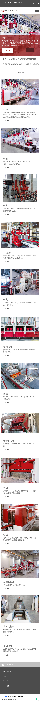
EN (33, 3)
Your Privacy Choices (15, 696)
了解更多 (7, 50)
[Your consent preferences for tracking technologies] (37, 699)
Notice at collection (9, 700)
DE (29, 3)
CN (38, 3)
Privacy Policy (6, 681)
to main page (10, 665)
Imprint (5, 676)
